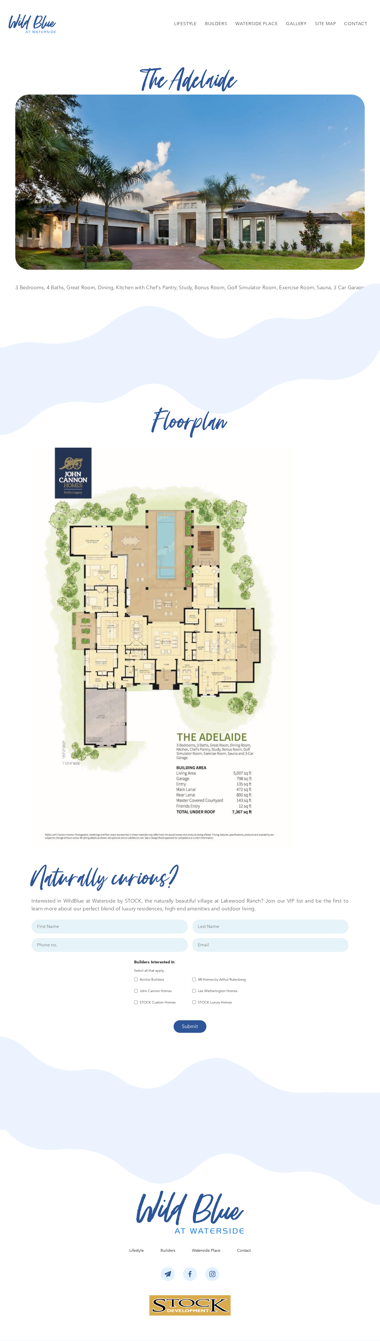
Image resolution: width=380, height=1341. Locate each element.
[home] (32, 23)
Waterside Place (256, 23)
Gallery (296, 23)
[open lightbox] (190, 182)
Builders (216, 23)
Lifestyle (185, 23)
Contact (355, 23)
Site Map (325, 23)
